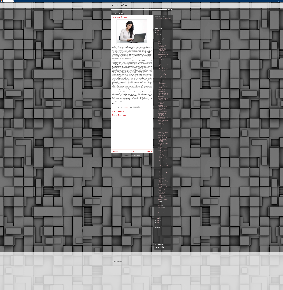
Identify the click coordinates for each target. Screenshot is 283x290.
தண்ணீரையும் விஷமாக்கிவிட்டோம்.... (163, 106)
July (159, 203)
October (160, 209)
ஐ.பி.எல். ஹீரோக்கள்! (162, 184)
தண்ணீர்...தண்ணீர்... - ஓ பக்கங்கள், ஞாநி (163, 65)
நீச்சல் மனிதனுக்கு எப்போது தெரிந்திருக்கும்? (161, 90)
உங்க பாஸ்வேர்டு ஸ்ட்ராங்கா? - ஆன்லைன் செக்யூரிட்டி (163, 86)
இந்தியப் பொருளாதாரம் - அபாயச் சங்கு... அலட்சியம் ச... (163, 114)
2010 (158, 30)
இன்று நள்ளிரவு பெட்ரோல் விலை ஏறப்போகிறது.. (163, 71)
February (160, 37)
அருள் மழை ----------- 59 (162, 163)
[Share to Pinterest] (139, 107)
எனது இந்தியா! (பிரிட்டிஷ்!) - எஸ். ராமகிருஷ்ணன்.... (163, 133)
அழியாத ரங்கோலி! (161, 60)
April (159, 41)
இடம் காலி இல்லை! (119, 17)
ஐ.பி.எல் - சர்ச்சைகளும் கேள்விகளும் (162, 177)
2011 (158, 32)
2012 (158, 34)
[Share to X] (136, 107)
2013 (158, 215)
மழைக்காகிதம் (119, 5)
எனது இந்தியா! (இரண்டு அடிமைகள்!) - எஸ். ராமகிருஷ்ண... (163, 75)
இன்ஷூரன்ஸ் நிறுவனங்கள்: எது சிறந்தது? (162, 156)
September (160, 207)
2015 (158, 218)
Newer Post (115, 151)
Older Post (149, 151)
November (160, 210)
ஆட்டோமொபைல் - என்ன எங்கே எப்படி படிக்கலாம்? (163, 174)
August (159, 205)
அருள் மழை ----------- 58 (162, 130)
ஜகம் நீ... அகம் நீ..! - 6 (162, 52)
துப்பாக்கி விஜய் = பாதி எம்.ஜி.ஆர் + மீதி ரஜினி (163, 68)
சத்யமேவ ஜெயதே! (161, 135)
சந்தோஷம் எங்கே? (161, 96)
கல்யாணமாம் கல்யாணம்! (163, 54)
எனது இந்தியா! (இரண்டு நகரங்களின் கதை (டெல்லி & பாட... (163, 151)
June (159, 201)
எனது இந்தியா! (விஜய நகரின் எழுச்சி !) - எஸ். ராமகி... (163, 181)
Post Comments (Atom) (135, 155)
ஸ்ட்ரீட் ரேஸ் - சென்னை (162, 199)
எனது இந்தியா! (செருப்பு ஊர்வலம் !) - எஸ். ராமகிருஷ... (162, 196)
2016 (158, 220)
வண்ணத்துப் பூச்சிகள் (162, 59)
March (159, 39)
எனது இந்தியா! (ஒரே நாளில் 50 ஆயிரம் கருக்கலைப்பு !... (162, 49)
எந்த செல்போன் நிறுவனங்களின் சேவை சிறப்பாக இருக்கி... (163, 82)
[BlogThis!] (135, 107)
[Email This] (133, 107)
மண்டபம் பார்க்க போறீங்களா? (161, 103)
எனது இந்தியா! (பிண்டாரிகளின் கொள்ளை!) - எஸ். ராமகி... (162, 125)
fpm (145, 287)
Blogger (154, 287)
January (160, 36)
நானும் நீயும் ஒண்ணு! (162, 62)
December (160, 212)
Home (132, 151)
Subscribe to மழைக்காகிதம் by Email (163, 18)
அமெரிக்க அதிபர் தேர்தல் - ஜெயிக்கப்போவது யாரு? (163, 94)
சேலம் (159, 162)
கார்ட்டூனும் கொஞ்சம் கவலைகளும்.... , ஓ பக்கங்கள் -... (162, 140)
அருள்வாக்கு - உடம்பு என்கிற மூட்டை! (162, 46)
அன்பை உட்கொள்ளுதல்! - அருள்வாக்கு (163, 159)
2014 (158, 217)
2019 (158, 222)
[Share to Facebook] (138, 107)
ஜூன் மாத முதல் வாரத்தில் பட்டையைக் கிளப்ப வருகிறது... (163, 144)
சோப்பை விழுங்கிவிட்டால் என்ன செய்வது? (163, 118)
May (159, 43)
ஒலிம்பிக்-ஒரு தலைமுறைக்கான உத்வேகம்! (162, 169)
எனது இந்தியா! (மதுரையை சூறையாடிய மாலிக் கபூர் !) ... (163, 99)
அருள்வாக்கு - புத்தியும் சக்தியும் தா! (162, 193)
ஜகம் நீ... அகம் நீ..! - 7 (162, 137)
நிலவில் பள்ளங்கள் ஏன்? (162, 111)
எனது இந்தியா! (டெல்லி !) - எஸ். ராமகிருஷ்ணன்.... (163, 166)
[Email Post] (131, 107)
